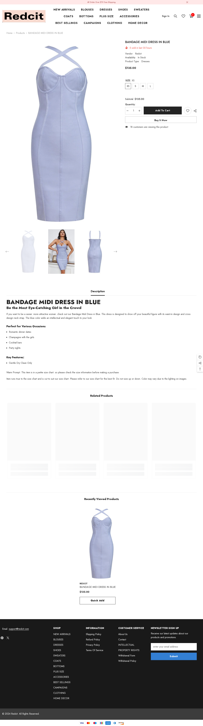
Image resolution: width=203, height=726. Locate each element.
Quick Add (97, 600)
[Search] (175, 16)
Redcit (138, 53)
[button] (7, 251)
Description (98, 291)
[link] (29, 468)
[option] (61, 133)
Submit (174, 656)
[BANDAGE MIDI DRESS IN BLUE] (101, 543)
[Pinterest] (2, 638)
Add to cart (162, 110)
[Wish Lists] (183, 16)
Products (20, 33)
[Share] (194, 110)
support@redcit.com (19, 629)
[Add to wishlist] (187, 110)
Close (187, 2)
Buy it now (160, 120)
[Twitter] (8, 638)
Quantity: (130, 104)
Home (9, 33)
